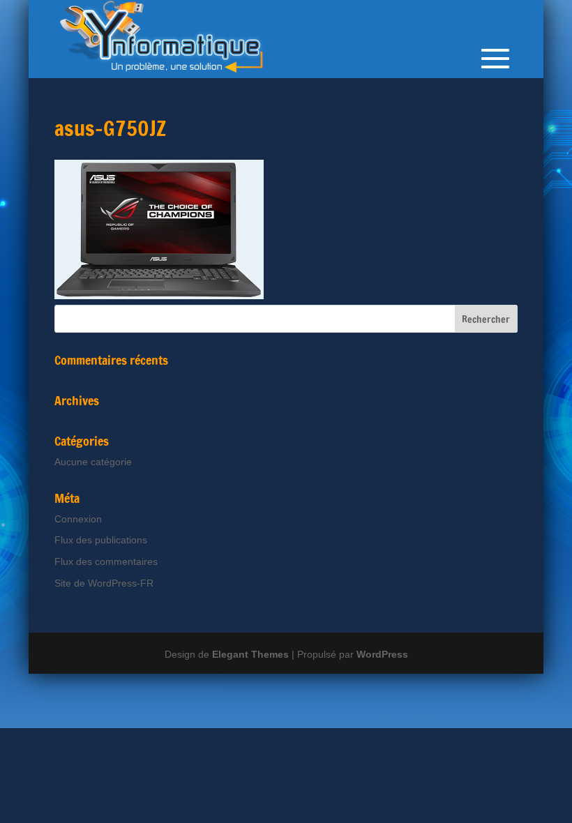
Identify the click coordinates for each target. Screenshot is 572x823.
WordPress (382, 654)
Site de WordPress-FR (103, 583)
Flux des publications (100, 539)
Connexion (78, 518)
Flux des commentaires (106, 561)
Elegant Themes (250, 654)
